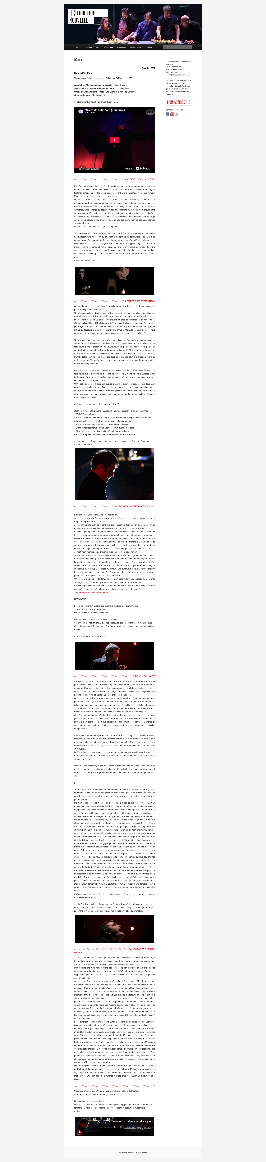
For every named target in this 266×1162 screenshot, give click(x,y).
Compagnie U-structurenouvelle (178, 61)
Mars (116, 101)
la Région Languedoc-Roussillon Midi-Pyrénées (178, 89)
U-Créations (108, 47)
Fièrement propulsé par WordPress (133, 1152)
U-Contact (150, 47)
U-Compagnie (135, 47)
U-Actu (77, 47)
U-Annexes (121, 47)
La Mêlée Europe (92, 47)
